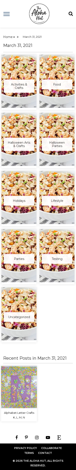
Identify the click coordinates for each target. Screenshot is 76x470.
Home (8, 37)
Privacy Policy (25, 448)
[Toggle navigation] (6, 13)
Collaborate (51, 448)
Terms (29, 453)
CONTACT (45, 453)
